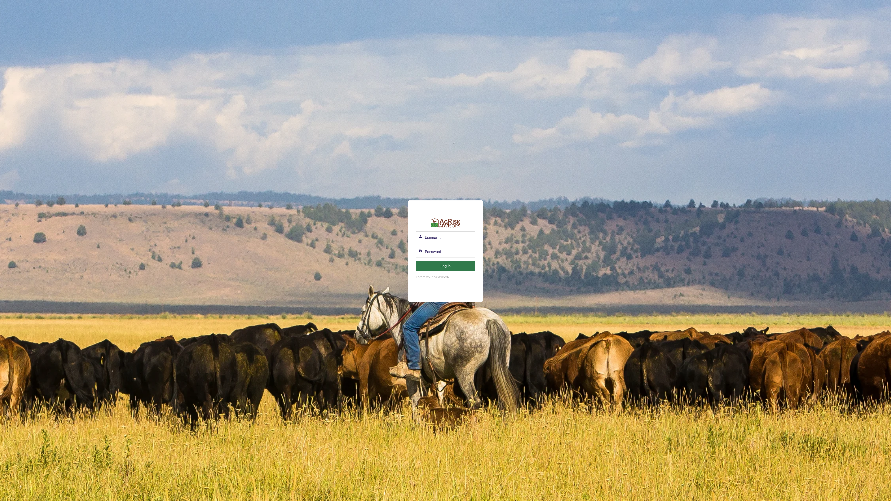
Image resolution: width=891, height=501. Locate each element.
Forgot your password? (432, 277)
